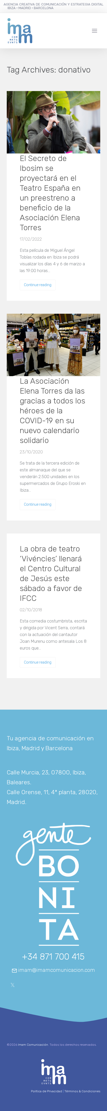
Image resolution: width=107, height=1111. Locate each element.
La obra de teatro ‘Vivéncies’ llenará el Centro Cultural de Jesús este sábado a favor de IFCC (51, 573)
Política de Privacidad (46, 1091)
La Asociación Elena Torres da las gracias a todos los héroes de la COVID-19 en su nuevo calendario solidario (52, 410)
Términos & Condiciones (82, 1091)
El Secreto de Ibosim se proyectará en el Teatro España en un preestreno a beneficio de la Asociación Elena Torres (50, 193)
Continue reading (37, 285)
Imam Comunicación (33, 1044)
